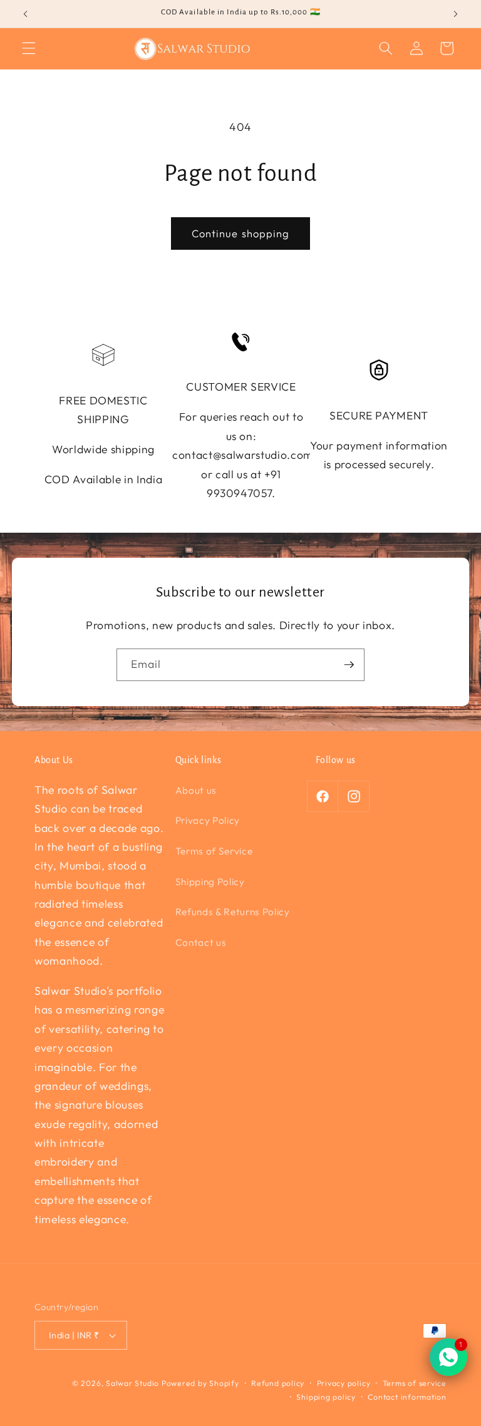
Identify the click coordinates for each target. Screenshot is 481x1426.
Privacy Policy (207, 820)
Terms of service (415, 1383)
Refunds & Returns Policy (232, 912)
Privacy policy (344, 1383)
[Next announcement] (455, 14)
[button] (29, 48)
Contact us (201, 942)
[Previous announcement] (25, 14)
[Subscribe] (349, 665)
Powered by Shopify (200, 1383)
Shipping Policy (210, 882)
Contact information (407, 1397)
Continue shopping (241, 233)
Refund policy (277, 1383)
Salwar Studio (132, 1383)
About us (196, 790)
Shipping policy (326, 1397)
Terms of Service (214, 851)
